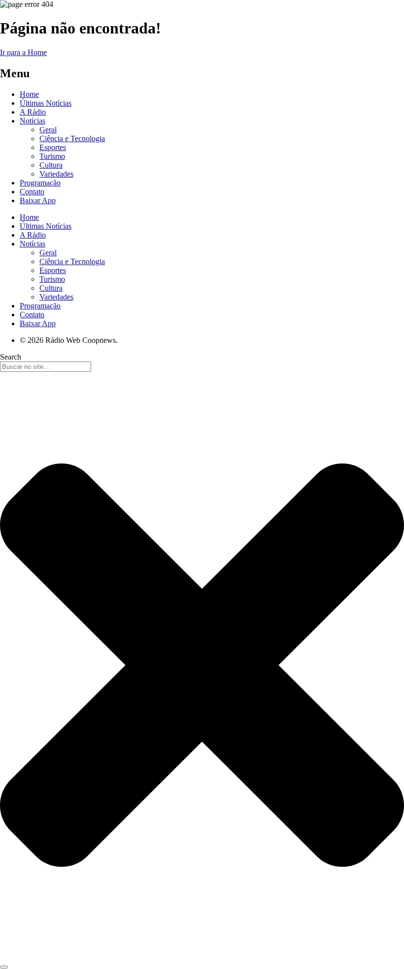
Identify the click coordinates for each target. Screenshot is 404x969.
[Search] (4, 967)
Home (29, 94)
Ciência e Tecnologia (72, 138)
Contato (32, 191)
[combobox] (45, 367)
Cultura (51, 165)
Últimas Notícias (45, 103)
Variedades (56, 174)
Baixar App (38, 200)
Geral (48, 129)
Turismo (52, 156)
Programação (40, 183)
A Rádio (33, 112)
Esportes (52, 147)
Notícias (32, 121)
